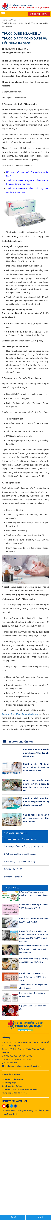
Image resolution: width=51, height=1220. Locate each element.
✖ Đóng (44, 604)
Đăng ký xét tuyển (39, 14)
